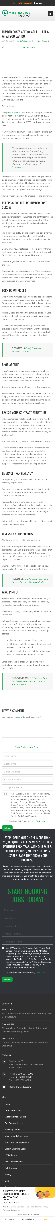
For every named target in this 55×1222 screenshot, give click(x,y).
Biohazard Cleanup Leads (17, 1142)
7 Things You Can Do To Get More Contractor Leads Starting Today (29, 681)
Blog (7, 1180)
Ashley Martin (42, 41)
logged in (18, 717)
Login (39, 3)
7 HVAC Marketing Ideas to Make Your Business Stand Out (25, 1044)
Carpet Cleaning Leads (15, 1148)
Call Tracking (11, 1168)
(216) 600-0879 (23, 1077)
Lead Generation (13, 1110)
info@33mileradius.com (20, 1086)
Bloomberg (17, 167)
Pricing (8, 1174)
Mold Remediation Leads (16, 1136)
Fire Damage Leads (14, 1123)
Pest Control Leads (14, 1161)
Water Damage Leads (15, 1116)
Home (7, 1104)
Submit (7, 828)
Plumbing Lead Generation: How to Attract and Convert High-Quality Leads (24, 1029)
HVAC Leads (11, 1155)
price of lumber (13, 112)
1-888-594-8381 (24, 3)
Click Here (41, 821)
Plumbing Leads (12, 1129)
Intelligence (24, 41)
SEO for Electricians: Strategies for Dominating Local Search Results (27, 1015)
